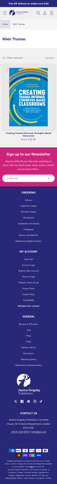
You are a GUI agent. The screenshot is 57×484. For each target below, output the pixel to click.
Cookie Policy (29, 294)
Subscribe (12, 178)
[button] (4, 13)
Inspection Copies (28, 206)
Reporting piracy (28, 359)
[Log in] (44, 13)
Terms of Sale (28, 276)
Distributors (28, 217)
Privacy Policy (28, 288)
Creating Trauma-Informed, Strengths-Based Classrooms (28, 134)
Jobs (28, 330)
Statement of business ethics (28, 365)
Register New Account (28, 270)
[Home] (18, 13)
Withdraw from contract (28, 306)
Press (28, 335)
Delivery (28, 200)
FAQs (28, 341)
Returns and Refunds (28, 235)
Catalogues (29, 229)
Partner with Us (28, 347)
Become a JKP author (28, 324)
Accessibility (28, 300)
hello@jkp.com (38, 431)
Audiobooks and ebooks (28, 223)
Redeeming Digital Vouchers (28, 241)
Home (5, 24)
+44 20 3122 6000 (20, 431)
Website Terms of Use (28, 282)
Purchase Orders (28, 211)
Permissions (28, 353)
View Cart (28, 259)
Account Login (28, 265)
